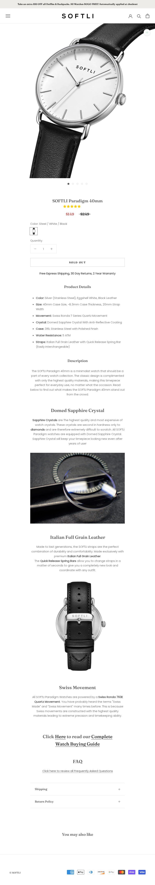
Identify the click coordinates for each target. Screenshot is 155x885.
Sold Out (77, 262)
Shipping (41, 789)
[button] (72, 206)
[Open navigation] (8, 15)
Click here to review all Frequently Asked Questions (77, 771)
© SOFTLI (15, 872)
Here (60, 736)
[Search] (139, 16)
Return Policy (44, 801)
